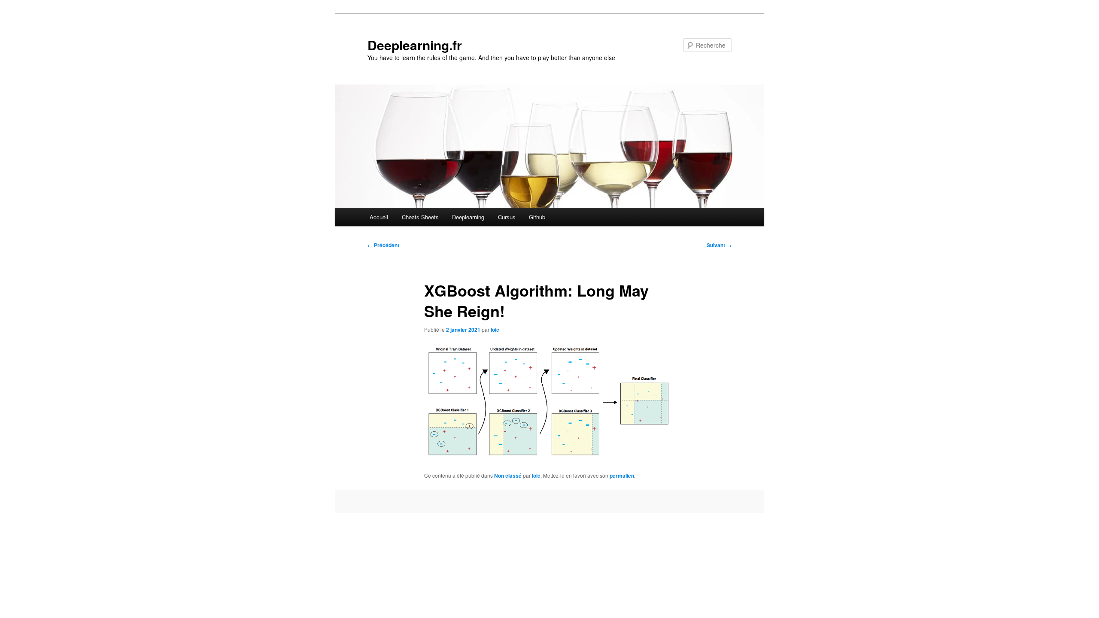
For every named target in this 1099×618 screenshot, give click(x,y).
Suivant (719, 245)
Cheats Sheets (420, 217)
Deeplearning (468, 217)
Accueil (379, 217)
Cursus (507, 217)
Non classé (508, 475)
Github (537, 217)
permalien (622, 475)
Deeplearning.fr (414, 45)
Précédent (383, 245)
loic (495, 329)
